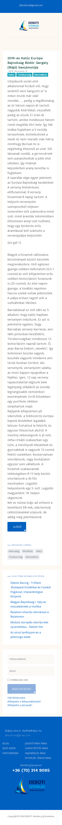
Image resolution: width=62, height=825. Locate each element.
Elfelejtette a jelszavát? (19, 705)
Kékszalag (14, 551)
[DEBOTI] (30, 25)
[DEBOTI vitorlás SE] (31, 786)
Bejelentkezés (21, 689)
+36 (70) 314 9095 (31, 770)
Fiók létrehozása (16, 697)
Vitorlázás (27, 551)
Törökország (24, 74)
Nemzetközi (40, 74)
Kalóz (11, 74)
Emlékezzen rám (19, 679)
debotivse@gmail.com (31, 5)
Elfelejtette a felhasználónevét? (24, 701)
